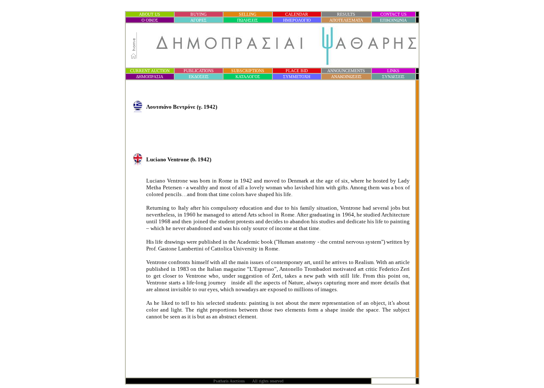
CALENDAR (296, 14)
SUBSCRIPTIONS (247, 70)
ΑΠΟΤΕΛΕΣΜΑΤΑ (346, 20)
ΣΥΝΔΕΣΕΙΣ (393, 76)
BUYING (198, 14)
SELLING (247, 14)
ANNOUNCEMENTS (346, 70)
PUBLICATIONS (199, 70)
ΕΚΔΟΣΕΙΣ (199, 76)
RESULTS (346, 14)
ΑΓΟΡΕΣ (198, 20)
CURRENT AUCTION (150, 70)
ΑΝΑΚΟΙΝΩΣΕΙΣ (346, 76)
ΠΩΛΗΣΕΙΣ (247, 20)
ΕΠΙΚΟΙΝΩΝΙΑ (393, 20)
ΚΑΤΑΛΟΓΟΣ (247, 76)
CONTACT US (393, 14)
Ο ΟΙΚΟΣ (150, 20)
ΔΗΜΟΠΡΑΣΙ (149, 76)
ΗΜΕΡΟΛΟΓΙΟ (297, 20)
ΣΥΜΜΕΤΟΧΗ (296, 76)
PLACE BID (297, 70)
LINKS (393, 70)
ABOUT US (149, 14)
